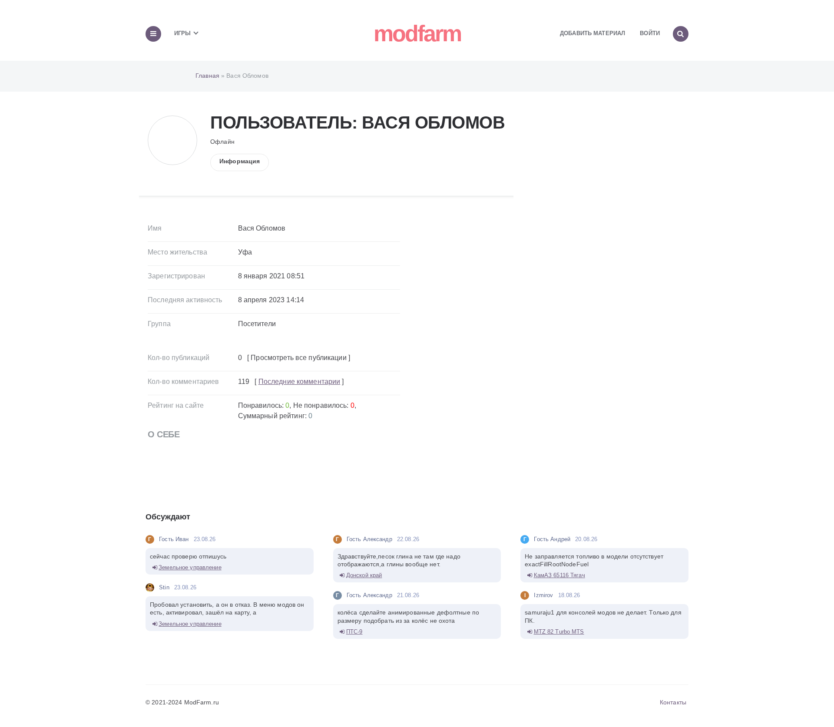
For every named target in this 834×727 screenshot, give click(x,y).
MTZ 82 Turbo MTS (559, 631)
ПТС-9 (354, 631)
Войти (650, 33)
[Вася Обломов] (172, 123)
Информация (239, 161)
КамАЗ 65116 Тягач (559, 575)
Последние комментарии (299, 381)
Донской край (364, 575)
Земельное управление (190, 567)
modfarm (417, 33)
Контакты (673, 702)
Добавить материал (592, 33)
